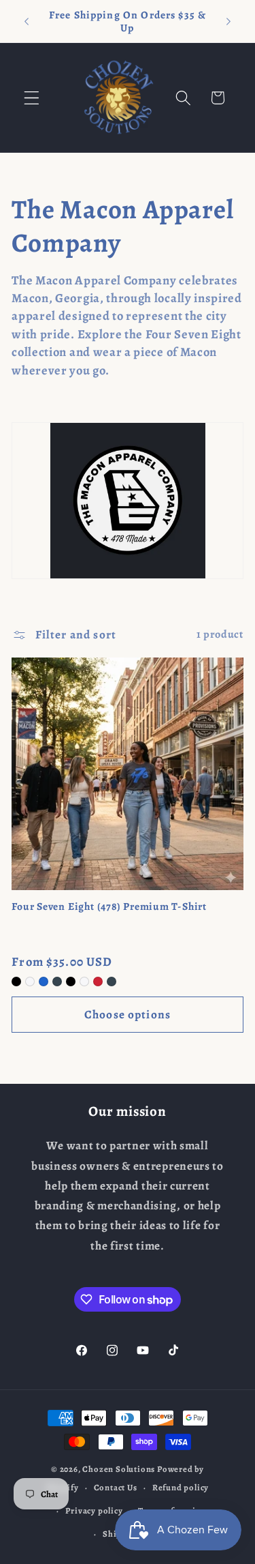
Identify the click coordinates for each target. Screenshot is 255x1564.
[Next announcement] (228, 21)
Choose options (127, 1014)
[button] (31, 97)
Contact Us (115, 1487)
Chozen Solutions (118, 1469)
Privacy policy (93, 1510)
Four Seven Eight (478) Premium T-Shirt (109, 906)
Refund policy (180, 1487)
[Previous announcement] (26, 21)
